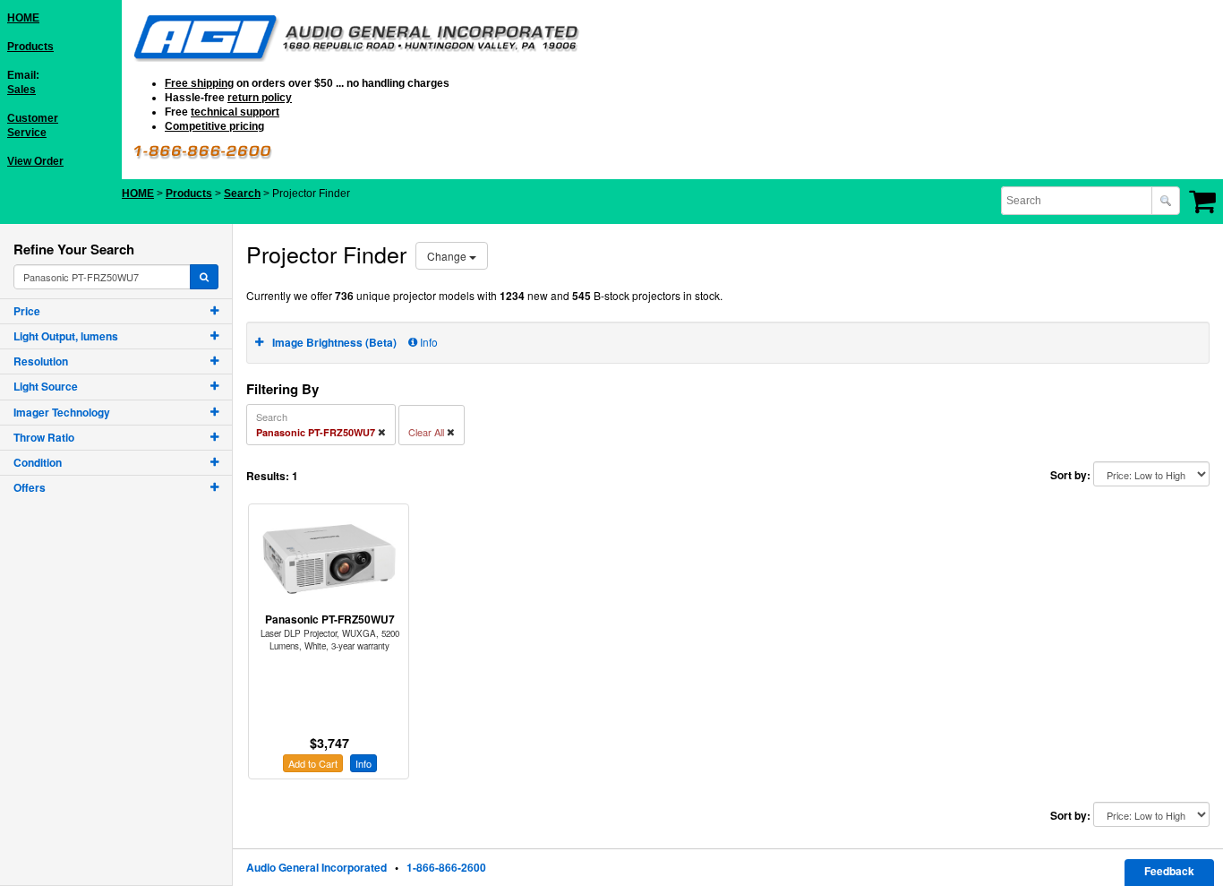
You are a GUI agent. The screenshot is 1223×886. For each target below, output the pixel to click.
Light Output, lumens (65, 336)
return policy (259, 97)
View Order (35, 161)
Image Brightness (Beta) (334, 342)
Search (242, 193)
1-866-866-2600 (446, 867)
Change (448, 255)
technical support (235, 112)
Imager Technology (61, 412)
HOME (23, 18)
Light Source (45, 386)
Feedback (1169, 871)
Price (26, 311)
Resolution (40, 361)
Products (30, 46)
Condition (37, 462)
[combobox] (1078, 200)
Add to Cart (313, 763)
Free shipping (199, 83)
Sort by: (1070, 475)
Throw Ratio (43, 437)
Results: (267, 476)
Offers (29, 487)
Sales (21, 89)
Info (427, 341)
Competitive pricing (214, 126)
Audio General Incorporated (316, 867)
